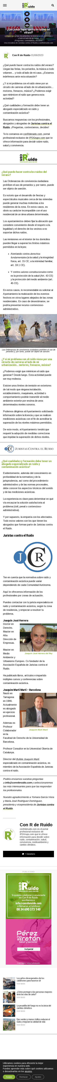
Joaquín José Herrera (15, 620)
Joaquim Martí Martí (15, 690)
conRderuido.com (32, 134)
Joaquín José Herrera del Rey (38, 653)
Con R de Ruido (21, 55)
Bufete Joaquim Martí (27, 759)
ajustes (28, 1071)
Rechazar (23, 1077)
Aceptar (9, 1077)
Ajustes (38, 1077)
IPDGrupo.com (37, 138)
